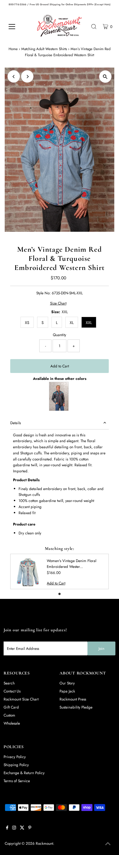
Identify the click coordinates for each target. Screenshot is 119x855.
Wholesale (12, 723)
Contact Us (12, 691)
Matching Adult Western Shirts (44, 48)
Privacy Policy (15, 756)
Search (9, 683)
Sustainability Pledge (76, 707)
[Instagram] (14, 828)
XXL (89, 322)
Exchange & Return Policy (24, 773)
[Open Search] (93, 26)
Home (13, 48)
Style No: (43, 293)
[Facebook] (7, 828)
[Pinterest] (30, 828)
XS (27, 322)
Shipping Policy (16, 765)
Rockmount (44, 843)
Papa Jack (67, 691)
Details (15, 423)
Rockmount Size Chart (21, 699)
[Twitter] (22, 828)
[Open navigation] (18, 27)
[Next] (27, 76)
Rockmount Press (73, 699)
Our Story (67, 683)
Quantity (59, 335)
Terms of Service (17, 781)
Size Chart (58, 303)
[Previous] (13, 76)
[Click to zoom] (105, 76)
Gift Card (11, 707)
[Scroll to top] (107, 843)
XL (72, 322)
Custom (9, 715)
